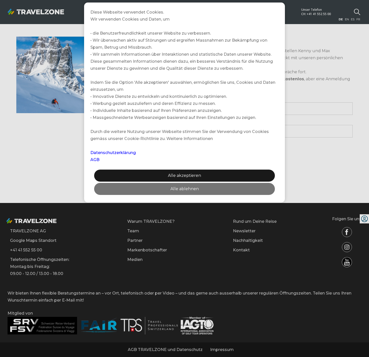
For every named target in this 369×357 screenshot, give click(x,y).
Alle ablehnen (184, 188)
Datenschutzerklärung (113, 152)
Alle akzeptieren (184, 175)
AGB (94, 159)
